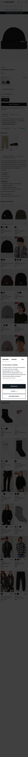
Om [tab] (23, 359)
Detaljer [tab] (14, 359)
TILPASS (13, 391)
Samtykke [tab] (5, 359)
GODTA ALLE (14, 386)
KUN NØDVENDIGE (14, 396)
